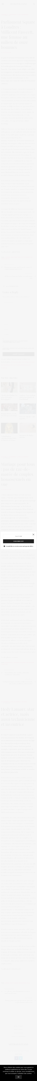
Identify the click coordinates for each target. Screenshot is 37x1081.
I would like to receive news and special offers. (19, 546)
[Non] (35, 1073)
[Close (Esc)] (33, 535)
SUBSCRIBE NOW (18, 541)
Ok (18, 1077)
